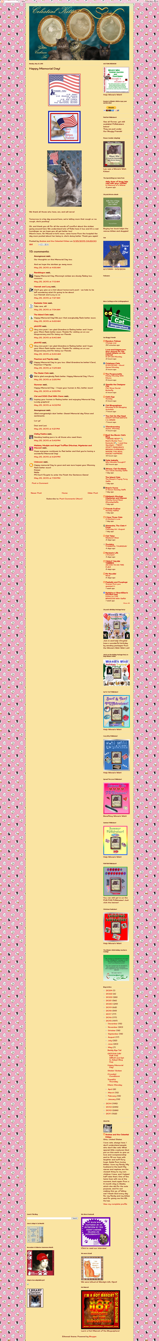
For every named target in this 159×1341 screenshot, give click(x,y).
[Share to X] (44, 244)
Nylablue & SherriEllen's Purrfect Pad (117, 594)
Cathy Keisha (40, 434)
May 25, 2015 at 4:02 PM (47, 405)
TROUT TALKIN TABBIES (113, 562)
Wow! (108, 576)
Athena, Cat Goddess (116, 469)
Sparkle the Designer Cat (115, 385)
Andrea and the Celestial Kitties (117, 1135)
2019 (109, 1007)
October (112, 1030)
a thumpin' (110, 555)
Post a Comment (40, 483)
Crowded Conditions (114, 1075)
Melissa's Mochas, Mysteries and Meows (116, 497)
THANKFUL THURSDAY (116, 546)
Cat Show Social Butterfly (113, 389)
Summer (38, 384)
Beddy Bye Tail (114, 1050)
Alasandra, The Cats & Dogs (116, 526)
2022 (109, 997)
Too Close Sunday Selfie (116, 471)
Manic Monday (115, 1085)
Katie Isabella (112, 460)
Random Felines (113, 341)
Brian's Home (112, 488)
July (110, 1040)
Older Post (93, 493)
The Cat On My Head (116, 416)
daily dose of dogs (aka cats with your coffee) (117, 182)
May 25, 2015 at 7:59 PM (47, 478)
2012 (109, 1110)
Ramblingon (39, 272)
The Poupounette (114, 374)
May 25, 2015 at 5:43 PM (47, 440)
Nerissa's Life (112, 553)
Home (64, 493)
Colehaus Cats (113, 363)
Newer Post (36, 493)
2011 (109, 1114)
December (113, 1024)
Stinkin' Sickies (115, 1071)
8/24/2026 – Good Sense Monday (115, 366)
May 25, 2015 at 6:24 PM (47, 457)
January (112, 1099)
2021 (109, 1000)
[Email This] (39, 244)
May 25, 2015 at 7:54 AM (47, 310)
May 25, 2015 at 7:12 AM (47, 282)
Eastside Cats (40, 303)
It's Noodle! (111, 574)
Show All (126, 603)
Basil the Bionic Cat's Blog (116, 436)
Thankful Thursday (113, 1080)
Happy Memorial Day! (115, 1066)
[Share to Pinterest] (48, 244)
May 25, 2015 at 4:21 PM (47, 429)
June (110, 1044)
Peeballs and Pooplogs (116, 582)
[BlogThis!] (41, 244)
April (110, 1089)
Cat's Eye (110, 397)
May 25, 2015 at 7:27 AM (47, 298)
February (112, 1096)
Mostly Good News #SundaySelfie (114, 501)
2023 (109, 994)
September (113, 1034)
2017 (109, 1014)
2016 (109, 1017)
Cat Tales (110, 536)
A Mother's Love (113, 519)
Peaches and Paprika (44, 359)
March (111, 1092)
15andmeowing (113, 427)
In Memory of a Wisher (115, 185)
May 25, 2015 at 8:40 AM (47, 337)
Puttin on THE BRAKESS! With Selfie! (116, 597)
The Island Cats (41, 314)
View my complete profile (115, 1204)
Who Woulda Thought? (116, 462)
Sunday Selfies (112, 510)
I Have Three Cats (114, 517)
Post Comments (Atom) (70, 499)
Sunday (109, 399)
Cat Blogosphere (114, 405)
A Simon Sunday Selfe (116, 490)
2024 (109, 990)
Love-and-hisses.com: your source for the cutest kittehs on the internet (116, 352)
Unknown (38, 462)
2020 (109, 1004)
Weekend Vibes (112, 538)
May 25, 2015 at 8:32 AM (47, 321)
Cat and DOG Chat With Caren (49, 396)
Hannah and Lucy (42, 286)
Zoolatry (110, 544)
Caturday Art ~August (115, 529)
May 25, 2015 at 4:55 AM (47, 267)
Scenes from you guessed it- (113, 585)
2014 (109, 1103)
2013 (109, 1107)
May (110, 1047)
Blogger (92, 1336)
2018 (109, 1011)
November (113, 1027)
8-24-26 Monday (114, 357)
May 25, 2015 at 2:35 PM (47, 379)
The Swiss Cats (41, 373)
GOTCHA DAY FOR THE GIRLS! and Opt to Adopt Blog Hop (116, 1057)
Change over (111, 343)
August (111, 1037)
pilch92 (38, 326)
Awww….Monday (113, 428)
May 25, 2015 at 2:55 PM (47, 391)
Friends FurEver (113, 509)
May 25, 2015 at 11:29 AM (47, 368)
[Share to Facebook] (46, 244)
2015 (109, 1021)
